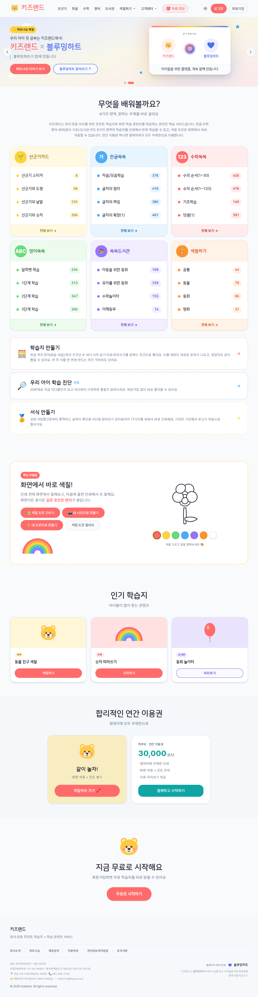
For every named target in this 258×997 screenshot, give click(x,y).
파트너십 (34, 951)
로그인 (218, 9)
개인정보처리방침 (97, 951)
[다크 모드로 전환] (205, 8)
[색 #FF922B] (204, 535)
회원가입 (238, 9)
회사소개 (15, 951)
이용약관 (73, 951)
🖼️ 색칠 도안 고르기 (40, 513)
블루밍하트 (198, 971)
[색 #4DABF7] (185, 535)
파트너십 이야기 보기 (30, 69)
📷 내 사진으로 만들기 (83, 513)
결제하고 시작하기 (171, 790)
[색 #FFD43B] (166, 535)
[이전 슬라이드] (7, 52)
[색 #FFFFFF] (213, 535)
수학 (86, 9)
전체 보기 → (48, 231)
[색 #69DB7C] (175, 535)
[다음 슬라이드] (251, 52)
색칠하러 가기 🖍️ (87, 790)
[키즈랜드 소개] (125, 83)
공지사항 (122, 951)
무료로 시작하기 (129, 893)
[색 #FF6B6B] (157, 535)
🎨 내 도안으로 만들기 (42, 525)
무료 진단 (175, 8)
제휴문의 (54, 951)
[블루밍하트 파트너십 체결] (131, 83)
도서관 (109, 9)
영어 (97, 9)
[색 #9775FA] (194, 535)
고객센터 (147, 9)
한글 (75, 9)
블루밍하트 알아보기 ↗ (75, 69)
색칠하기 (126, 9)
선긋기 (62, 9)
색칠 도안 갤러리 (83, 525)
